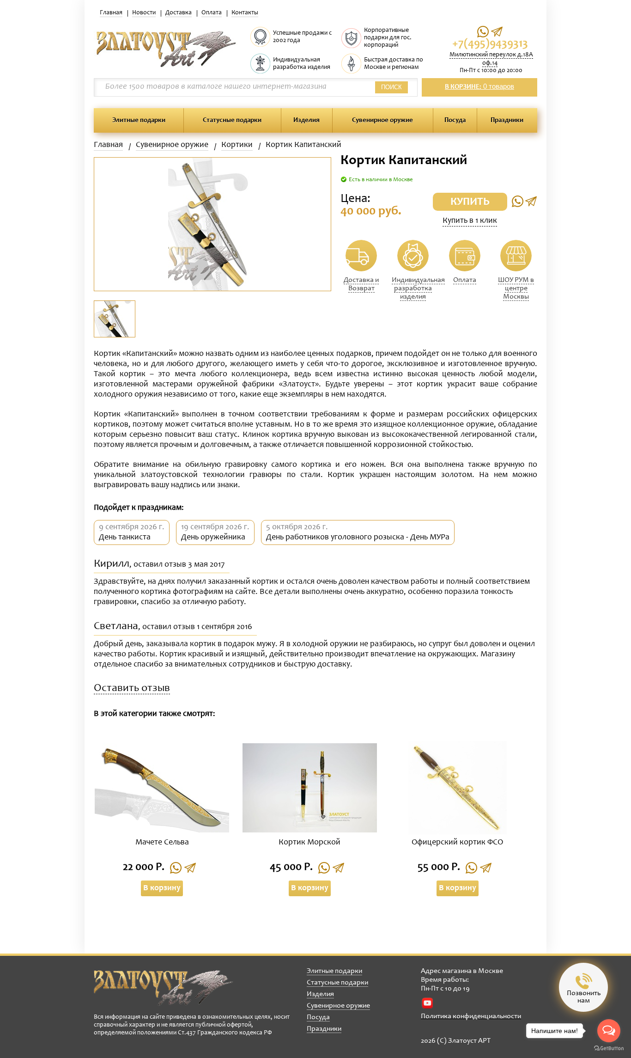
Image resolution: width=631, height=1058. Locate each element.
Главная (111, 13)
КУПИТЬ (470, 202)
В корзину (162, 888)
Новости (144, 13)
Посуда (455, 120)
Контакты (244, 13)
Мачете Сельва (162, 842)
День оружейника (213, 537)
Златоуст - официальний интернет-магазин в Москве (163, 988)
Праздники (507, 120)
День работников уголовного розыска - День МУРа (357, 537)
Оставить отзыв (132, 689)
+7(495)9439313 (490, 44)
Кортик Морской (309, 842)
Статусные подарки (232, 120)
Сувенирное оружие (382, 120)
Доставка (178, 13)
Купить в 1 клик (470, 221)
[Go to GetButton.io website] (609, 1049)
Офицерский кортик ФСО (457, 842)
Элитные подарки (138, 120)
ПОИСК (391, 87)
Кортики (237, 145)
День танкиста (125, 537)
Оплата (211, 13)
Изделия (306, 120)
